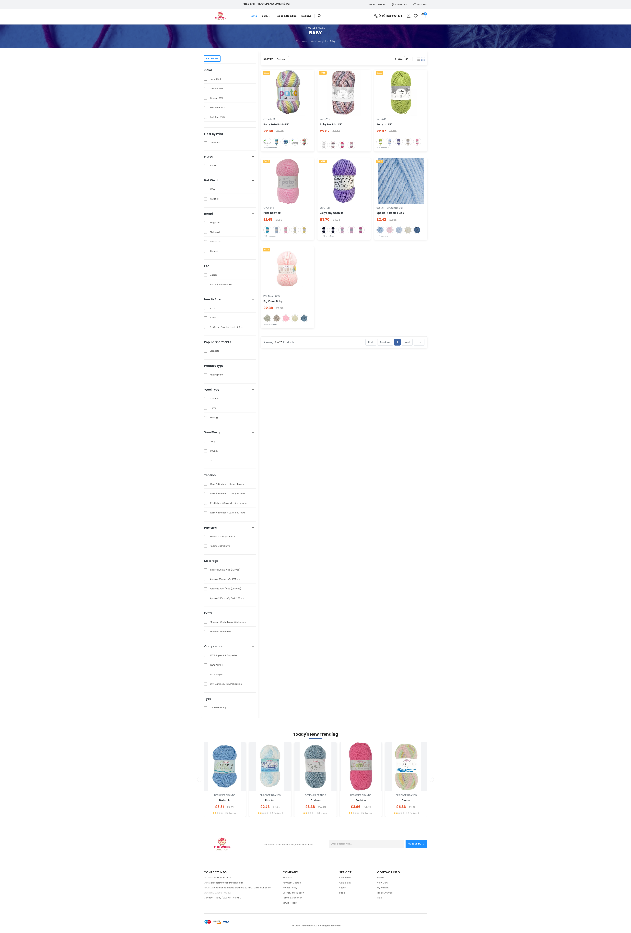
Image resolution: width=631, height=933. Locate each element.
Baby (212, 441)
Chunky (214, 450)
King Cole (215, 222)
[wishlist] (416, 15)
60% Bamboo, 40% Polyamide (226, 683)
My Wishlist (382, 887)
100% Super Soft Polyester (223, 655)
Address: (209, 887)
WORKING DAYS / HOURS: (217, 892)
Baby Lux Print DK (331, 124)
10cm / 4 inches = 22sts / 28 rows (227, 493)
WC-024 (325, 119)
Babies (213, 274)
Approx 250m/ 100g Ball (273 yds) (227, 598)
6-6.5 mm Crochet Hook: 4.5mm (227, 327)
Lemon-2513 (216, 88)
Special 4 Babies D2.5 (390, 213)
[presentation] (199, 779)
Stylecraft (215, 232)
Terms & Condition (292, 897)
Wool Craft (215, 241)
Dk (211, 460)
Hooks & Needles (286, 16)
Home (253, 16)
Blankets (214, 350)
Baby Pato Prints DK (276, 124)
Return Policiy (290, 902)
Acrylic (213, 165)
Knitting (214, 417)
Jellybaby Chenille (331, 213)
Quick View (225, 787)
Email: (207, 882)
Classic (406, 800)
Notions (306, 16)
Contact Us (401, 4)
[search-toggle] (319, 15)
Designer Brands (224, 795)
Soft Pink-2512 (217, 107)
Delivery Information (293, 892)
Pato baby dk (272, 213)
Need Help (422, 4)
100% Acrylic (216, 664)
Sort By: (268, 59)
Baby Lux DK (384, 124)
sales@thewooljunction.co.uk (227, 882)
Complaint (345, 882)
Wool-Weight (318, 41)
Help (379, 897)
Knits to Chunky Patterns (222, 536)
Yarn (265, 16)
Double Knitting (218, 707)
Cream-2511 (216, 98)
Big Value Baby (273, 301)
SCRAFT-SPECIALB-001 (389, 208)
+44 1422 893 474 (221, 877)
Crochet (214, 398)
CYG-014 (268, 208)
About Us (287, 877)
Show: (399, 59)
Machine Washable (220, 631)
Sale (266, 72)
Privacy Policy (290, 887)
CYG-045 (269, 119)
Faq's (342, 892)
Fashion (270, 800)
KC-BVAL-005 (271, 296)
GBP (370, 4)
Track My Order (385, 892)
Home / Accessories (221, 284)
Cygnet (214, 251)
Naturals (224, 800)
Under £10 (215, 142)
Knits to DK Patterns (220, 545)
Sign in (380, 877)
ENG (380, 4)
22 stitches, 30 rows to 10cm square (228, 503)
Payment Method (292, 882)
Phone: (208, 877)
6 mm (213, 317)
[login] (408, 16)
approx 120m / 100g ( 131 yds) (225, 569)
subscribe (414, 843)
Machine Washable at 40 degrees (228, 622)
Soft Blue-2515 (217, 117)
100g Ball (214, 198)
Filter (210, 58)
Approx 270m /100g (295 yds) (225, 588)
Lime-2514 (215, 79)
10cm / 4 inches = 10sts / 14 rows (227, 484)
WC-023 (381, 119)
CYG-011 (325, 208)
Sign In (342, 887)
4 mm (213, 308)
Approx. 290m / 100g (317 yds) (225, 579)
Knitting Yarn (216, 374)
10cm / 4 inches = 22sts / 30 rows (227, 512)
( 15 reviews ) (231, 813)
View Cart (382, 882)
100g (212, 189)
